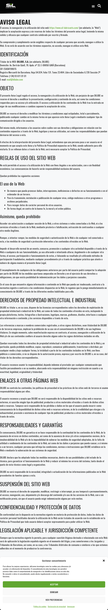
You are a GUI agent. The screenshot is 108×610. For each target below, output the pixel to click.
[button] (103, 560)
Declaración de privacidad (57, 606)
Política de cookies (39, 606)
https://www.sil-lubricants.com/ (64, 27)
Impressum (71, 606)
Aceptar (54, 584)
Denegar (54, 592)
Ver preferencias (54, 599)
